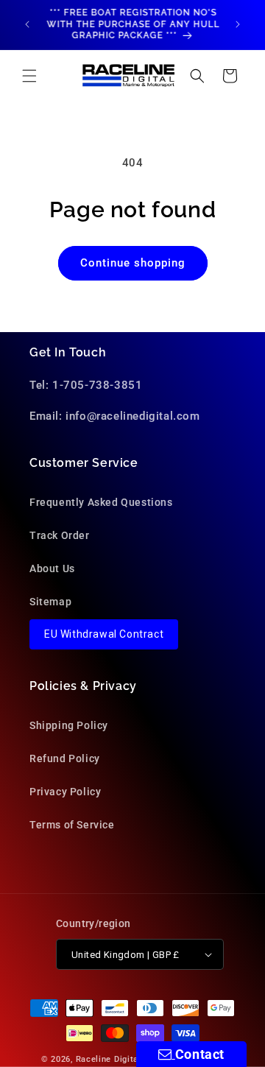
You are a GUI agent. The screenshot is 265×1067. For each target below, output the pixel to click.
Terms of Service (72, 825)
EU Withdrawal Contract (103, 634)
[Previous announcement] (27, 24)
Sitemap (50, 602)
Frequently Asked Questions (101, 502)
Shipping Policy (68, 725)
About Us (52, 568)
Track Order (59, 535)
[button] (29, 76)
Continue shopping (133, 263)
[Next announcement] (238, 24)
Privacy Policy (65, 791)
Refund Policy (64, 758)
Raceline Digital (108, 1059)
